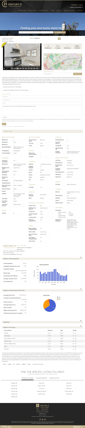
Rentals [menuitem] (52, 10)
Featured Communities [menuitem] (69, 10)
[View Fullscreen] (45, 60)
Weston (41, 383)
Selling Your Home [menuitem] (43, 10)
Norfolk (18, 364)
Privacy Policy (30, 120)
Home (4, 364)
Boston (68, 385)
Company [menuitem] (58, 10)
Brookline (13, 388)
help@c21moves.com (42, 413)
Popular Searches (41, 378)
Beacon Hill (41, 385)
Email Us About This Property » (24, 247)
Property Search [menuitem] (22, 10)
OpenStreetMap (74, 69)
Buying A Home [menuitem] (32, 10)
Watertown (41, 394)
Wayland (68, 394)
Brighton (13, 383)
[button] (60, 32)
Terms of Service (21, 126)
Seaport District (41, 391)
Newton (68, 388)
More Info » (20, 249)
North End (13, 391)
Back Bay (13, 385)
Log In (80, 5)
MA (14, 364)
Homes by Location (27, 378)
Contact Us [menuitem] (80, 10)
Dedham (24, 364)
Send (4, 124)
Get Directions (77, 74)
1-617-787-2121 (10, 252)
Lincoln (41, 388)
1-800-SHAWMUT (76, 7)
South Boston (68, 391)
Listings (9, 364)
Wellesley (13, 396)
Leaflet (69, 69)
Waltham (13, 394)
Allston (68, 383)
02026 (29, 364)
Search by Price (54, 378)
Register (74, 5)
